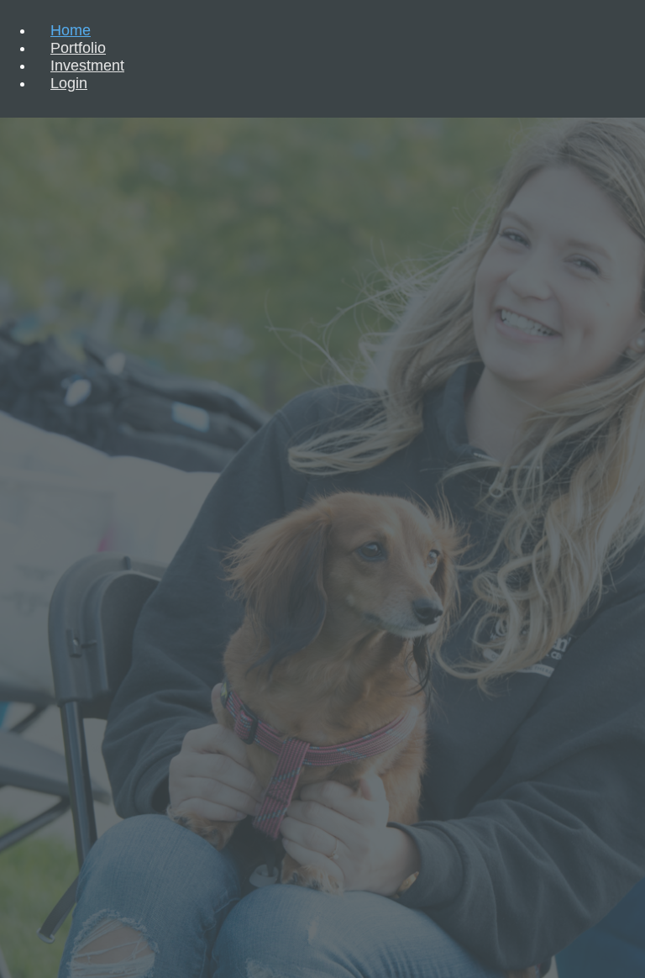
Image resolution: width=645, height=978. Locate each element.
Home (70, 30)
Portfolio (78, 47)
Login (68, 83)
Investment (87, 65)
